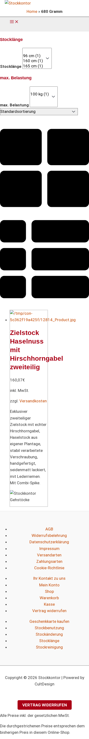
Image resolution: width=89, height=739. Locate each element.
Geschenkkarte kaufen (49, 621)
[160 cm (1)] (33, 60)
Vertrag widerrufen (49, 610)
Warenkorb (49, 597)
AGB (49, 529)
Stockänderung (49, 634)
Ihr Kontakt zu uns (49, 578)
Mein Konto (49, 585)
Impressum (49, 548)
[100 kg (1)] (39, 94)
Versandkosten (33, 401)
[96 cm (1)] (33, 55)
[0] (33, 50)
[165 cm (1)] (33, 66)
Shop (49, 591)
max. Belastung (14, 104)
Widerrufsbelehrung (49, 535)
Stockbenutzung (49, 627)
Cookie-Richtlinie (49, 567)
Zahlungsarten (49, 561)
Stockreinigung (49, 647)
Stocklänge (10, 66)
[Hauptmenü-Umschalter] (14, 22)
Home (32, 11)
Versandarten (49, 555)
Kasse (49, 604)
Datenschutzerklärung (49, 541)
